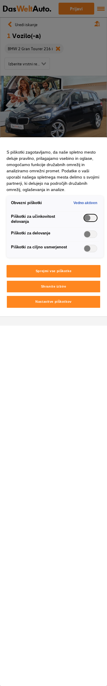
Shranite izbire (53, 286)
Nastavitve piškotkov (53, 301)
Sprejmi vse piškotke (53, 271)
